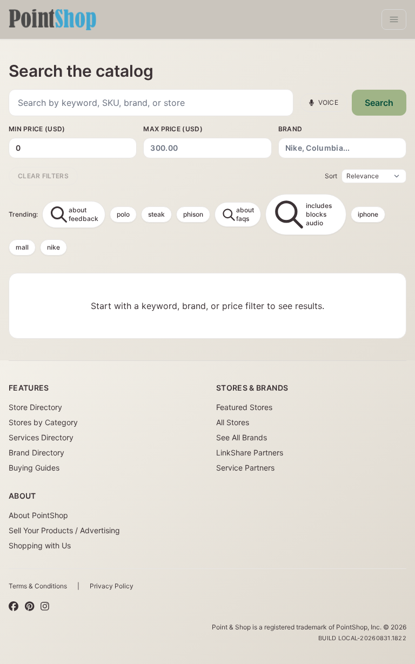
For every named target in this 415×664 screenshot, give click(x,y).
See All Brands (241, 437)
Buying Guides (34, 467)
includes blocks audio (319, 214)
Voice (328, 102)
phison (193, 214)
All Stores (232, 422)
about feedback (83, 214)
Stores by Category (43, 422)
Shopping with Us (40, 545)
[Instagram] (45, 606)
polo (123, 214)
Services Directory (41, 437)
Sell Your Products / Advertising (64, 530)
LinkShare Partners (249, 452)
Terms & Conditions (38, 586)
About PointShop (38, 515)
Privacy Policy (111, 586)
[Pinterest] (29, 606)
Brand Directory (36, 452)
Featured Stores (244, 407)
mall (22, 247)
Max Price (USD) (173, 129)
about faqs (245, 214)
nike (53, 247)
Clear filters (43, 176)
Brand (290, 129)
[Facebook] (13, 606)
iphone (368, 214)
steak (156, 214)
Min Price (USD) (37, 129)
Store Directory (35, 407)
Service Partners (245, 467)
